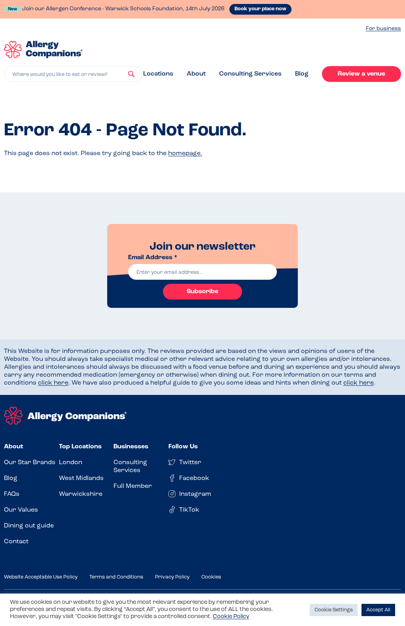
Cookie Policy (231, 617)
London (70, 462)
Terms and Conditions (116, 577)
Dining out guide (29, 526)
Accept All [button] (378, 610)
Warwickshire (80, 494)
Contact (16, 542)
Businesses (131, 447)
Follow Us (183, 447)
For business (383, 29)
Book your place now (260, 8)
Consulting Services (250, 74)
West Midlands (81, 478)
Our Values (21, 510)
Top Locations (80, 447)
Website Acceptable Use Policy (41, 577)
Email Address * (152, 257)
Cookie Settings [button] (333, 610)
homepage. (185, 153)
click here (53, 383)
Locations (158, 74)
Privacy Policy (172, 577)
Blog (301, 74)
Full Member (133, 486)
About (196, 74)
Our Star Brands (29, 462)
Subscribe (202, 291)
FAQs (11, 494)
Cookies (211, 577)
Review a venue (361, 74)
